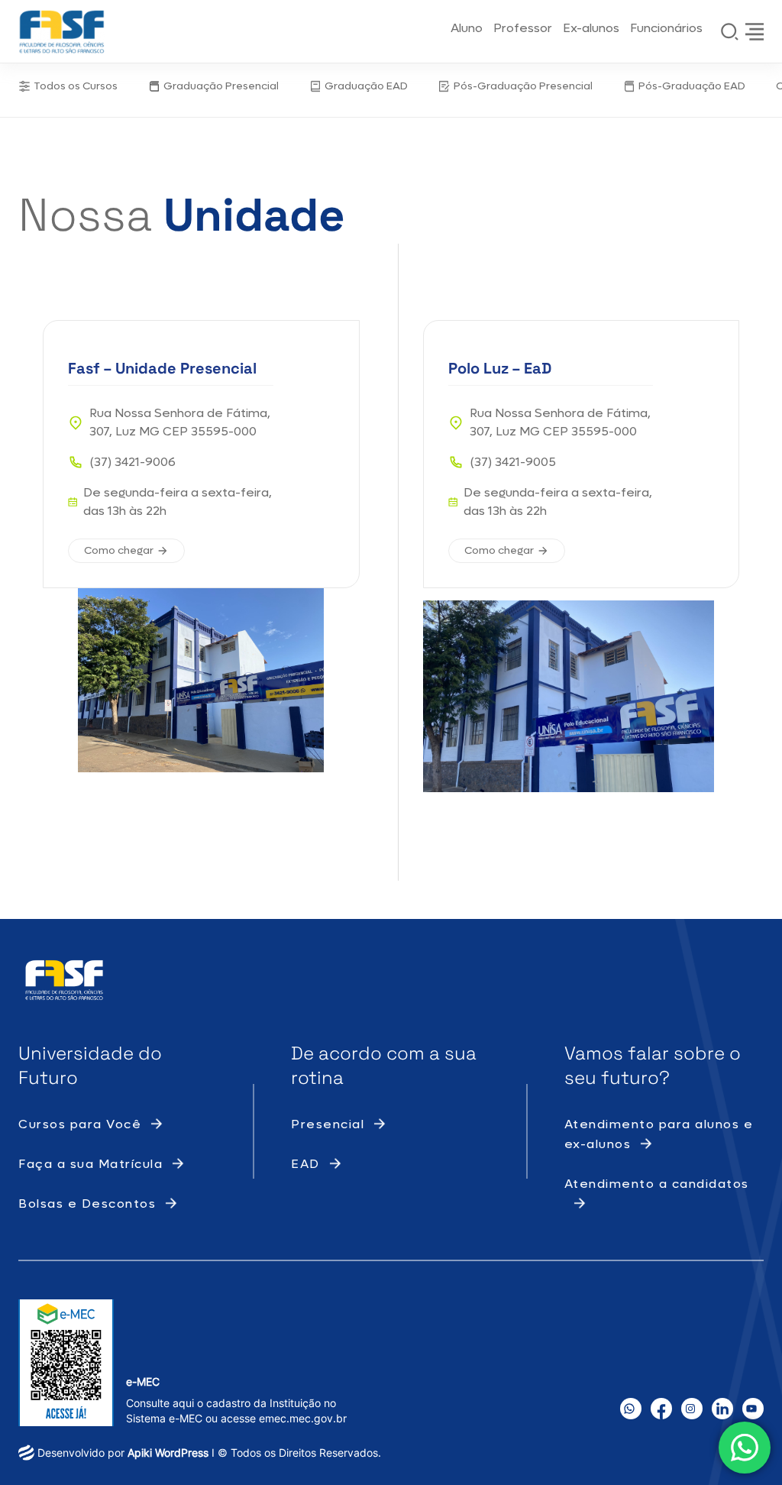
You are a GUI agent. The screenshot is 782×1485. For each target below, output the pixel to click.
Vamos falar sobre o (652, 1053)
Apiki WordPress (168, 1452)
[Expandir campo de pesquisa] (730, 31)
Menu (754, 31)
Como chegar (118, 550)
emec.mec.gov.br (303, 1418)
